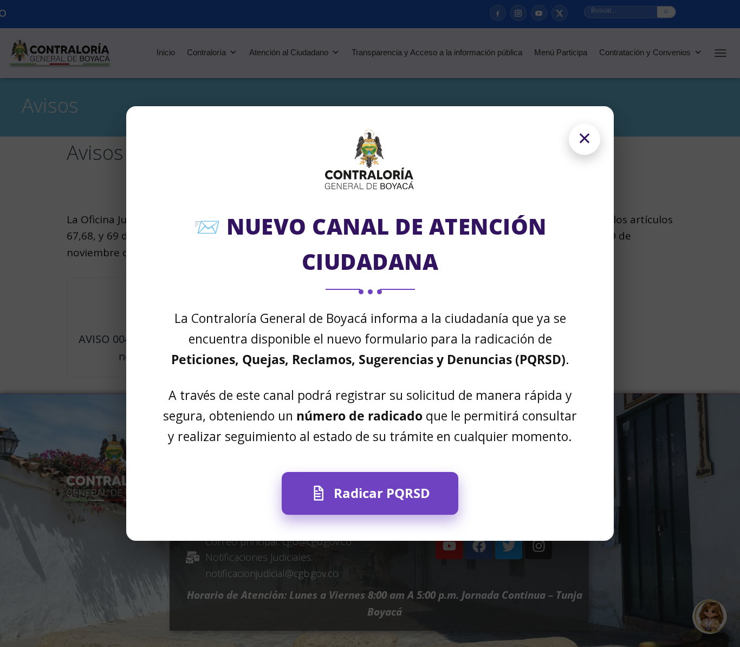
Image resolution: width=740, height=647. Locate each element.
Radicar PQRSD (382, 493)
